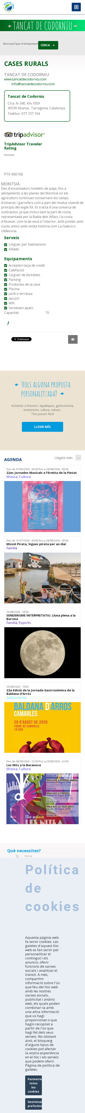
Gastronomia (16, 697)
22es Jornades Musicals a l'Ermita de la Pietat (41, 472)
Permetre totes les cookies (35, 1085)
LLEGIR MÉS (42, 427)
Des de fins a (37, 469)
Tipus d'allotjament (26, 43)
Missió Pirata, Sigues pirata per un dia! (36, 544)
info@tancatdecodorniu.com (33, 84)
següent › (78, 457)
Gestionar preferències (35, 1104)
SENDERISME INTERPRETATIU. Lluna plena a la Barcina (41, 617)
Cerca (45, 45)
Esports (25, 622)
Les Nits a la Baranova (23, 765)
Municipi (8, 43)
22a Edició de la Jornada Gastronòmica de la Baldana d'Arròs (40, 691)
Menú (76, 7)
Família (11, 548)
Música (11, 476)
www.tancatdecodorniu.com (25, 79)
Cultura (25, 476)
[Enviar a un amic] (73, 339)
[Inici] (21, 7)
